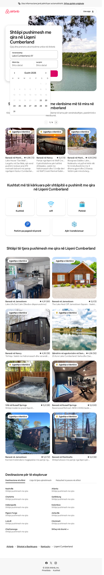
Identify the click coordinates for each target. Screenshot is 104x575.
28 (35, 106)
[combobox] (34, 55)
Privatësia (46, 570)
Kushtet (56, 570)
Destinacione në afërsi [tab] (15, 480)
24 (14, 106)
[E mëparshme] (46, 122)
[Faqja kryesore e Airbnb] (12, 11)
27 (30, 106)
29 (41, 106)
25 (20, 106)
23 (46, 100)
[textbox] (22, 65)
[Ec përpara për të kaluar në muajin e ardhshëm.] (46, 73)
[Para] (56, 122)
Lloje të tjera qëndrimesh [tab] (40, 480)
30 (46, 106)
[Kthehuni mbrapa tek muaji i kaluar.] (14, 73)
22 (41, 100)
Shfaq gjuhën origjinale (74, 3)
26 (25, 106)
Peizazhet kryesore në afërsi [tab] (68, 480)
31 (14, 111)
